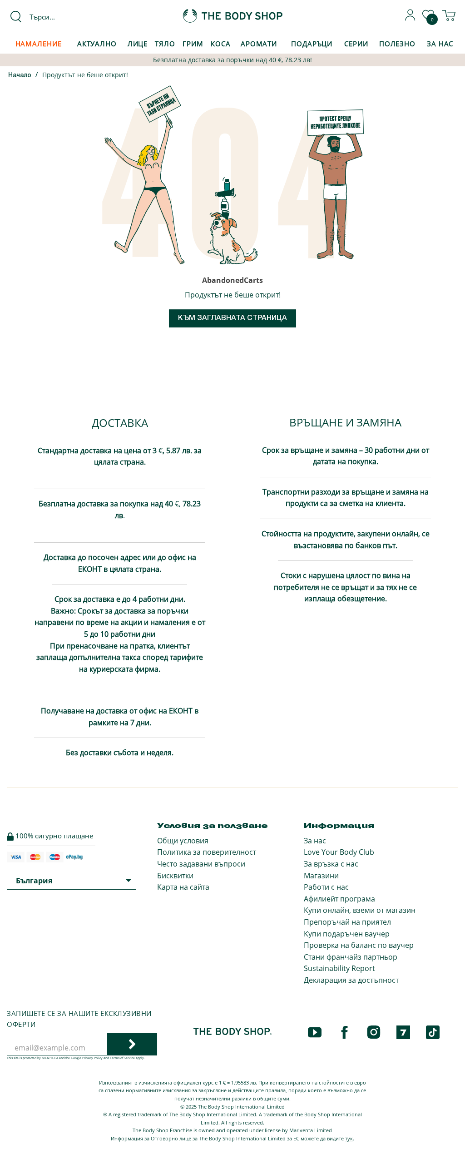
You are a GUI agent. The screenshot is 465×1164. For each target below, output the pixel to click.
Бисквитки (175, 876)
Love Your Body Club (339, 852)
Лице (138, 43)
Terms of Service (122, 1058)
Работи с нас (326, 887)
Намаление (38, 43)
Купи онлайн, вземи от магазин (360, 910)
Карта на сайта (183, 887)
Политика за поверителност (206, 852)
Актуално (97, 43)
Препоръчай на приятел (347, 922)
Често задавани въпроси (201, 864)
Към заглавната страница (232, 318)
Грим (193, 43)
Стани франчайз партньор (350, 957)
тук (349, 1138)
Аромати (259, 43)
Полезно (397, 43)
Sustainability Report (339, 968)
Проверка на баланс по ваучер (359, 945)
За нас (315, 841)
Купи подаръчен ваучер (347, 934)
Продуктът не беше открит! (85, 74)
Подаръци (311, 43)
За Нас (440, 43)
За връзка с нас (331, 864)
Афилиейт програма (339, 899)
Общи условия (182, 841)
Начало (19, 76)
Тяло (165, 43)
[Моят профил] (410, 18)
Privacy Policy (92, 1058)
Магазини (321, 876)
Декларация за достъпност (351, 980)
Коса (221, 43)
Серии (356, 43)
